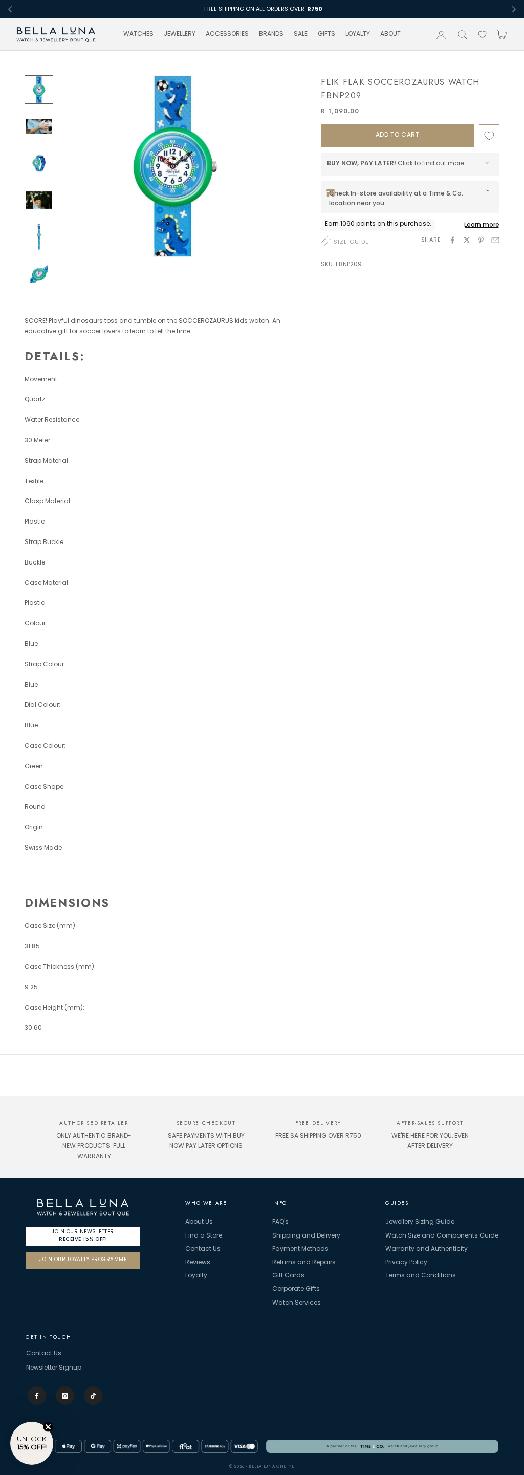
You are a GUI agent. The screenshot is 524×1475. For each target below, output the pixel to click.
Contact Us (203, 1249)
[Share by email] (495, 240)
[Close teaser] (48, 1427)
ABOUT (390, 34)
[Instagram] (65, 1395)
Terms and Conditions (420, 1276)
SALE (301, 34)
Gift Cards (288, 1276)
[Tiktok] (93, 1395)
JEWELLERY (179, 34)
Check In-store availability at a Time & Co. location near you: (396, 198)
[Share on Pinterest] (481, 240)
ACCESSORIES (227, 34)
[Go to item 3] (39, 163)
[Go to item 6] (39, 273)
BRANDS (271, 34)
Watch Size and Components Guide (441, 1236)
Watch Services (296, 1303)
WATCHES (138, 34)
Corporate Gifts (296, 1289)
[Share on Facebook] (452, 240)
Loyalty (196, 1276)
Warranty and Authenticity (426, 1249)
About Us (199, 1222)
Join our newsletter (83, 1235)
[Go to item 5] (39, 237)
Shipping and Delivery (306, 1236)
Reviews (197, 1262)
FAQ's (280, 1222)
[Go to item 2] (39, 126)
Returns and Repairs (304, 1262)
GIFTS (326, 34)
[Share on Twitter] (467, 240)
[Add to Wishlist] (489, 135)
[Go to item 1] (39, 89)
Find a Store (203, 1236)
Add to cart (398, 135)
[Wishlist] (482, 34)
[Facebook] (37, 1395)
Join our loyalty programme (82, 1259)
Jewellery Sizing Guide (419, 1222)
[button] (31, 1443)
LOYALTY (357, 34)
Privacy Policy (406, 1262)
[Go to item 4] (39, 200)
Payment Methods (300, 1249)
